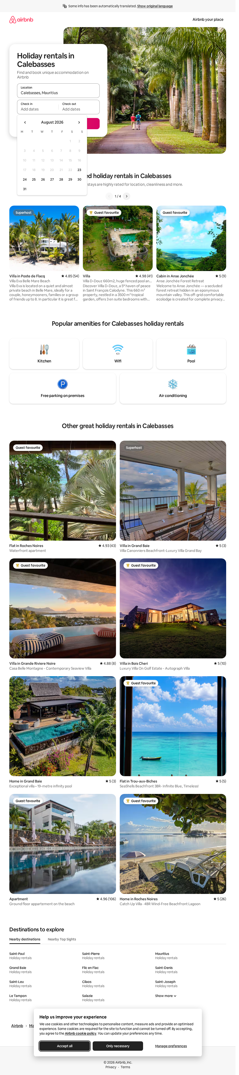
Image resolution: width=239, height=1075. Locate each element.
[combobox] (58, 93)
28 (61, 179)
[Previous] (109, 196)
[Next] (126, 196)
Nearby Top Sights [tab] (62, 939)
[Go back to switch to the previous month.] (25, 122)
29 (70, 179)
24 (25, 179)
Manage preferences (171, 1046)
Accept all (64, 1046)
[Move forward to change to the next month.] (78, 122)
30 (79, 179)
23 (79, 170)
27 (52, 179)
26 (43, 179)
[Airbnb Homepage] (21, 19)
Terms (125, 1067)
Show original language (155, 6)
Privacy (110, 1067)
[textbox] (38, 109)
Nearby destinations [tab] (24, 939)
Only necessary (118, 1046)
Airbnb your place (208, 19)
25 (34, 179)
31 (24, 189)
